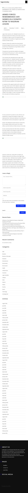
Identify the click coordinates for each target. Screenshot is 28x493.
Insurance (4, 272)
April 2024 (4, 369)
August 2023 (4, 388)
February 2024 (5, 374)
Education (4, 258)
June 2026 (4, 308)
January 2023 (4, 405)
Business (4, 254)
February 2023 (5, 402)
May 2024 (4, 367)
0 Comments (7, 29)
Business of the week (6, 256)
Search (3, 210)
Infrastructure (5, 270)
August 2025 (4, 331)
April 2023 (4, 397)
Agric (3, 251)
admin (5, 28)
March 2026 (4, 315)
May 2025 (4, 338)
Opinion (4, 282)
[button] (26, 2)
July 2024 (4, 362)
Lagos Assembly (5, 275)
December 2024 (5, 350)
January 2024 (4, 376)
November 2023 (5, 381)
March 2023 (4, 400)
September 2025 (5, 329)
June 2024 (4, 364)
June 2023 (4, 393)
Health (3, 268)
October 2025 (5, 327)
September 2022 (5, 414)
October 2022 (5, 412)
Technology (4, 291)
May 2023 (4, 395)
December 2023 (5, 379)
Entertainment (5, 261)
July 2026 (4, 305)
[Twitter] (2, 478)
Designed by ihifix (6, 486)
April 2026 (4, 312)
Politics (3, 284)
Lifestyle (4, 277)
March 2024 (4, 371)
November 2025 (5, 324)
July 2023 (4, 390)
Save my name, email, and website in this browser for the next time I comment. (13, 201)
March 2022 (4, 428)
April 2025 (4, 341)
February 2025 (5, 346)
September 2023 (5, 386)
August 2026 (4, 303)
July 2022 (4, 419)
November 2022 (5, 409)
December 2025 (5, 322)
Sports (3, 289)
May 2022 (4, 423)
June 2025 (4, 336)
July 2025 (4, 334)
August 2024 (4, 360)
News (22, 28)
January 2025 (4, 348)
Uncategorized (5, 294)
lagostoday (5, 2)
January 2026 (4, 320)
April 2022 (4, 426)
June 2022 (4, 421)
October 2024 (5, 355)
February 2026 (5, 317)
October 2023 (5, 383)
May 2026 (4, 310)
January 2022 (4, 433)
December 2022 (5, 407)
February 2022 (5, 430)
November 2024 (5, 353)
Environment (4, 263)
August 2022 (4, 416)
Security (4, 287)
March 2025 (4, 343)
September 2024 (5, 357)
